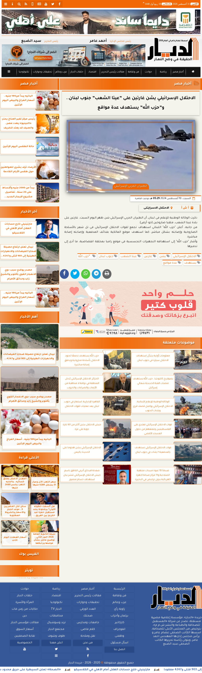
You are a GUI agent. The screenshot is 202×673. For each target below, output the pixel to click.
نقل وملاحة (87, 636)
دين (24, 616)
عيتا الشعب (129, 256)
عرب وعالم (61, 72)
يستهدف (190, 263)
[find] (19, 4)
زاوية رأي (119, 609)
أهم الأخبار (29, 317)
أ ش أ (185, 208)
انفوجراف (119, 629)
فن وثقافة (133, 72)
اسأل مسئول (119, 643)
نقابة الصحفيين (24, 636)
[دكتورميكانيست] (73, 55)
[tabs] (6, 4)
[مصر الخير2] (131, 308)
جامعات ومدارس (88, 622)
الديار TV (56, 609)
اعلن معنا (56, 643)
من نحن (88, 643)
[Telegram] (96, 274)
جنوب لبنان (106, 256)
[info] (12, 4)
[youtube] (46, 4)
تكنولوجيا (24, 72)
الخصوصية (24, 643)
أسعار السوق (25, 629)
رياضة (163, 72)
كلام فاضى (88, 629)
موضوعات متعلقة (179, 343)
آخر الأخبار (29, 212)
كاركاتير (119, 622)
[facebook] (59, 4)
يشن (162, 256)
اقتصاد (92, 72)
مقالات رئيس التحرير (112, 72)
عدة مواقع (170, 263)
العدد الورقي (88, 609)
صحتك (88, 616)
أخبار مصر (178, 72)
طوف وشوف (56, 636)
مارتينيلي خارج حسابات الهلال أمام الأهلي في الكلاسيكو (134, 669)
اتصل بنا (119, 649)
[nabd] (32, 4)
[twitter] (53, 4)
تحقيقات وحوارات (42, 72)
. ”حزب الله (85, 256)
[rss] (26, 4)
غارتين (148, 256)
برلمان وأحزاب (119, 616)
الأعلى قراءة (29, 458)
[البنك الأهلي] (101, 21)
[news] (39, 4)
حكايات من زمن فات (25, 609)
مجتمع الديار (56, 629)
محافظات (56, 616)
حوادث (148, 72)
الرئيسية (119, 589)
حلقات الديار (76, 72)
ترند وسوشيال (56, 622)
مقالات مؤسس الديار (25, 622)
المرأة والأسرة (25, 602)
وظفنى (119, 636)
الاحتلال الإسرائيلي (185, 256)
